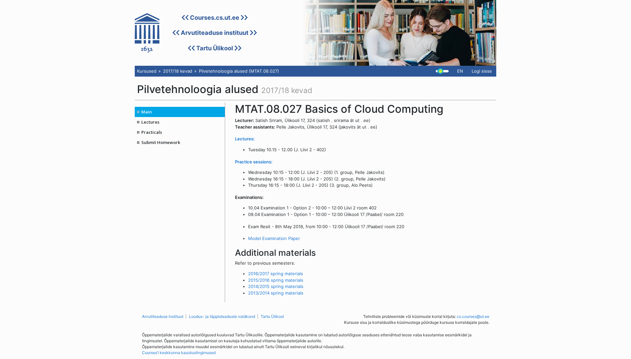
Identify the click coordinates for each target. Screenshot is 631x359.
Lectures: (245, 138)
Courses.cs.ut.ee (215, 17)
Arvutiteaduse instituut (214, 32)
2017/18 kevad (177, 71)
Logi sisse (482, 71)
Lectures (150, 122)
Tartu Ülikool (214, 48)
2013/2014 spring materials (275, 293)
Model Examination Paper (274, 238)
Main (146, 112)
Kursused (146, 71)
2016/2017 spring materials (275, 273)
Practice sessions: (253, 161)
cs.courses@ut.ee (473, 316)
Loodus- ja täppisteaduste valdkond (222, 316)
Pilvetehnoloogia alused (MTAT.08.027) (239, 71)
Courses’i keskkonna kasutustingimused (179, 352)
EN (460, 71)
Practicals (151, 132)
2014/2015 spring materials (275, 286)
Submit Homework (160, 142)
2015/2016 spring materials (275, 280)
